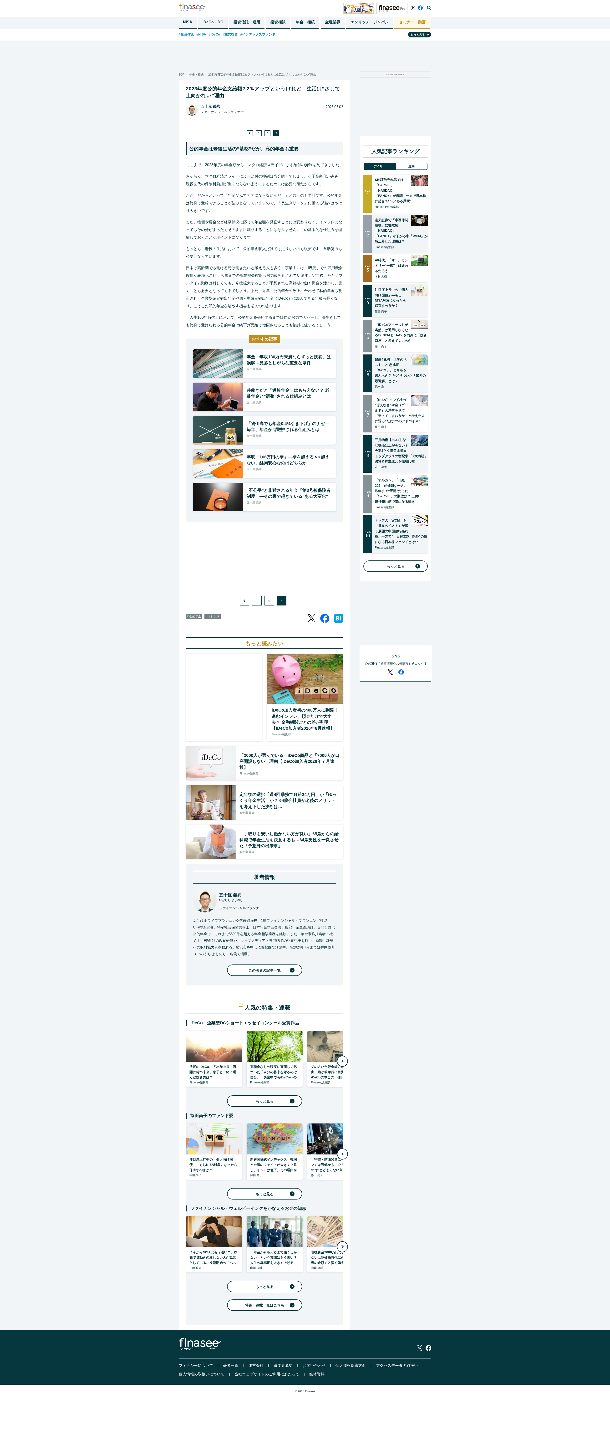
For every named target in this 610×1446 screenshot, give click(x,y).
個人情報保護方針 (351, 1366)
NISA (187, 22)
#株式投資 (230, 34)
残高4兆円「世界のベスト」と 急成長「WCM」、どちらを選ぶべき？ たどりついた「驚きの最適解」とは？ (400, 370)
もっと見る (265, 1101)
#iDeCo (214, 34)
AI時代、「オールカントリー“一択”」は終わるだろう (391, 265)
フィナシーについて (196, 1366)
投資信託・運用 (247, 22)
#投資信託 (186, 34)
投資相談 (278, 22)
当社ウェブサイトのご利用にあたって (266, 1374)
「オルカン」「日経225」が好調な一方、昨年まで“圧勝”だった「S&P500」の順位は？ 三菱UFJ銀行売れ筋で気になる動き (400, 490)
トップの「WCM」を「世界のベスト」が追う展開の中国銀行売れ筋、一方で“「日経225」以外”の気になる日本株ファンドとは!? (401, 531)
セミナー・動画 (412, 22)
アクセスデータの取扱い (397, 1366)
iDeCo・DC (213, 22)
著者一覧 (230, 1366)
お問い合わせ (314, 1366)
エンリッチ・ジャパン (370, 22)
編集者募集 (283, 1366)
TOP (181, 74)
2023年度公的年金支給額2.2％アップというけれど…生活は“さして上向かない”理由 (262, 74)
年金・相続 (305, 22)
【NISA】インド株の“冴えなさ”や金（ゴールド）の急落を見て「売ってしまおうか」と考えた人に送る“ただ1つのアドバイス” (400, 410)
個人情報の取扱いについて (201, 1374)
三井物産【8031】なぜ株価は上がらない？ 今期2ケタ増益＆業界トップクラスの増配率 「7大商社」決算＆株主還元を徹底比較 (401, 450)
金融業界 (332, 22)
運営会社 (256, 1366)
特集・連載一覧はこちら (264, 1305)
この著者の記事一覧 (265, 970)
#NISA (201, 34)
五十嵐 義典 (211, 106)
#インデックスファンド (257, 34)
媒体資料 (317, 1374)
